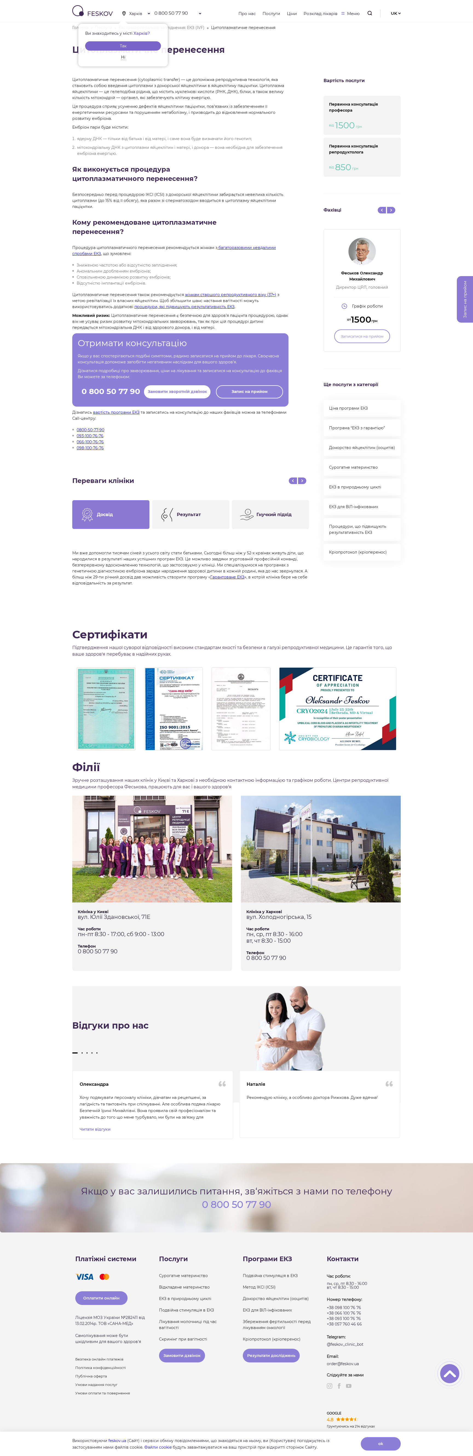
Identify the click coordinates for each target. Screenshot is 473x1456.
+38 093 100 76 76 (344, 1318)
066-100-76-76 (90, 441)
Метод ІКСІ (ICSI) (259, 1287)
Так (123, 46)
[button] (75, 1052)
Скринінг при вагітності (183, 1339)
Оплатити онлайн (101, 1298)
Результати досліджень (271, 1355)
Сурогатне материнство (353, 467)
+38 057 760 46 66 (344, 1324)
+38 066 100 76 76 (344, 1313)
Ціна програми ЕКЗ (348, 408)
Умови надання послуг (96, 1384)
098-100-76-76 (90, 447)
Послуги (271, 13)
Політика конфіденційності (100, 1367)
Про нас (247, 13)
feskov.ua (117, 1440)
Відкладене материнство (184, 1287)
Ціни (292, 13)
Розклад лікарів (321, 13)
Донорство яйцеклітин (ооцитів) (362, 447)
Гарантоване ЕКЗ (227, 577)
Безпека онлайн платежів (99, 1359)
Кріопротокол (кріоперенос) (358, 552)
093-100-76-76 (90, 435)
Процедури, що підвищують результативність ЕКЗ (357, 529)
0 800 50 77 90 (171, 13)
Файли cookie (158, 1447)
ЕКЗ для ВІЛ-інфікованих (353, 506)
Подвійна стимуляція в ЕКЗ (186, 1310)
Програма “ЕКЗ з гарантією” (357, 427)
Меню (353, 13)
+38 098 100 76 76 (344, 1307)
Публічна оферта (91, 1376)
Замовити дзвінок (182, 1355)
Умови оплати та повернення (102, 1393)
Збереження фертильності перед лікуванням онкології (277, 1324)
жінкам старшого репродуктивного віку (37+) (230, 294)
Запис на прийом (249, 391)
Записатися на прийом (362, 336)
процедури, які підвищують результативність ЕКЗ (184, 306)
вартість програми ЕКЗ (116, 412)
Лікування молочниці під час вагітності (188, 1324)
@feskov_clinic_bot (345, 1344)
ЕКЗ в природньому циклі (355, 487)
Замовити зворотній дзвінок (177, 391)
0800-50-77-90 (90, 429)
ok (380, 1443)
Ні (123, 57)
